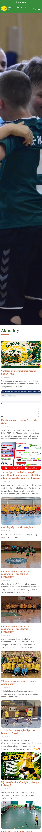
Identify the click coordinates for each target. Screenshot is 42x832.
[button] (34, 8)
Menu (38, 8)
